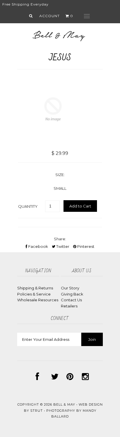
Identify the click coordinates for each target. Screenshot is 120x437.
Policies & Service (34, 294)
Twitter (62, 246)
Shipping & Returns (35, 288)
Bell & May (64, 404)
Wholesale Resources (37, 300)
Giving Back (72, 294)
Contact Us (71, 300)
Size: (60, 174)
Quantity (28, 206)
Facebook (37, 246)
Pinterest (85, 246)
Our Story (70, 288)
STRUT (36, 411)
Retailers (69, 306)
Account (49, 16)
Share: (60, 239)
